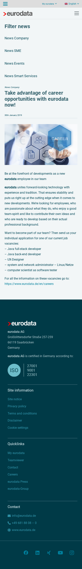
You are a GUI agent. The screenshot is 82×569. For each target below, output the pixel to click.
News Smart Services (21, 76)
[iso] (32, 370)
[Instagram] (71, 552)
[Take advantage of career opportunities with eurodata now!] (41, 126)
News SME (13, 51)
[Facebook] (26, 552)
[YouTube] (60, 552)
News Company (17, 38)
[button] (5, 4)
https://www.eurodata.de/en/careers (29, 284)
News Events (14, 63)
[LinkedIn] (37, 552)
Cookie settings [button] (18, 428)
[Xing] (49, 552)
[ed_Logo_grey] (17, 13)
